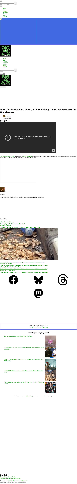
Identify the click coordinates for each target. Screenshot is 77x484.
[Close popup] (1, 19)
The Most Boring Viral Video (8, 156)
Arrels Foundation (27, 156)
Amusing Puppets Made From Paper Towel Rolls (12, 224)
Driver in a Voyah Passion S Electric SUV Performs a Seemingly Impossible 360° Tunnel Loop (24, 272)
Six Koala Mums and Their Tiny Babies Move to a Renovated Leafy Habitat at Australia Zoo (23, 269)
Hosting (5, 61)
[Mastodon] (38, 298)
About (4, 58)
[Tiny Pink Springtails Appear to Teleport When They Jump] (50, 346)
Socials (4, 64)
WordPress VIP (23, 480)
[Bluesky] (3, 121)
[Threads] (4, 121)
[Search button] (15, 70)
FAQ (4, 60)
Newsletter (5, 62)
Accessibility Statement (5, 478)
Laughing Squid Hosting (38, 327)
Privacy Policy (3, 476)
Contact (5, 66)
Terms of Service (12, 476)
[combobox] (7, 71)
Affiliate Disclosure (16, 478)
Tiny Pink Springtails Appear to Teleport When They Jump (18, 336)
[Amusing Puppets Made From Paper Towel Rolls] (7, 221)
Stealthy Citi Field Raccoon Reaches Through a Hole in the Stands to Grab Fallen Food (22, 262)
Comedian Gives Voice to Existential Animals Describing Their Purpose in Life (20, 227)
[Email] (6, 121)
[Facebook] (1, 121)
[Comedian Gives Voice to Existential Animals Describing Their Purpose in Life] (5, 225)
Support (5, 65)
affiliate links (29, 396)
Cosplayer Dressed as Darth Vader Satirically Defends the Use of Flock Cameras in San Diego (24, 265)
